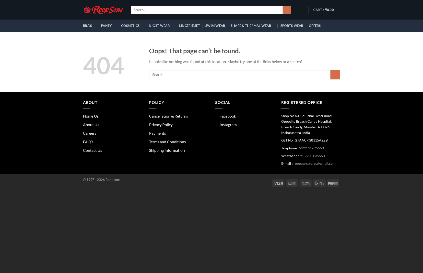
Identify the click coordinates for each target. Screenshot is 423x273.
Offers (315, 26)
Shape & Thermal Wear (251, 26)
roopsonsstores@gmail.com (315, 163)
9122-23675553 (311, 148)
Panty (106, 26)
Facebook (227, 116)
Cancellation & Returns (168, 116)
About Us (91, 124)
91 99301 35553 (312, 156)
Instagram (227, 124)
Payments (157, 133)
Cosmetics (130, 26)
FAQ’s (88, 141)
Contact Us (92, 150)
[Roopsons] (103, 10)
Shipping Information (167, 150)
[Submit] (287, 10)
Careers (89, 133)
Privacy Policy (161, 124)
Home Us (91, 116)
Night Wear (159, 26)
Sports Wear (292, 26)
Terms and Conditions (167, 141)
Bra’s (87, 26)
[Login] (301, 9)
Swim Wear (215, 26)
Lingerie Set (189, 26)
